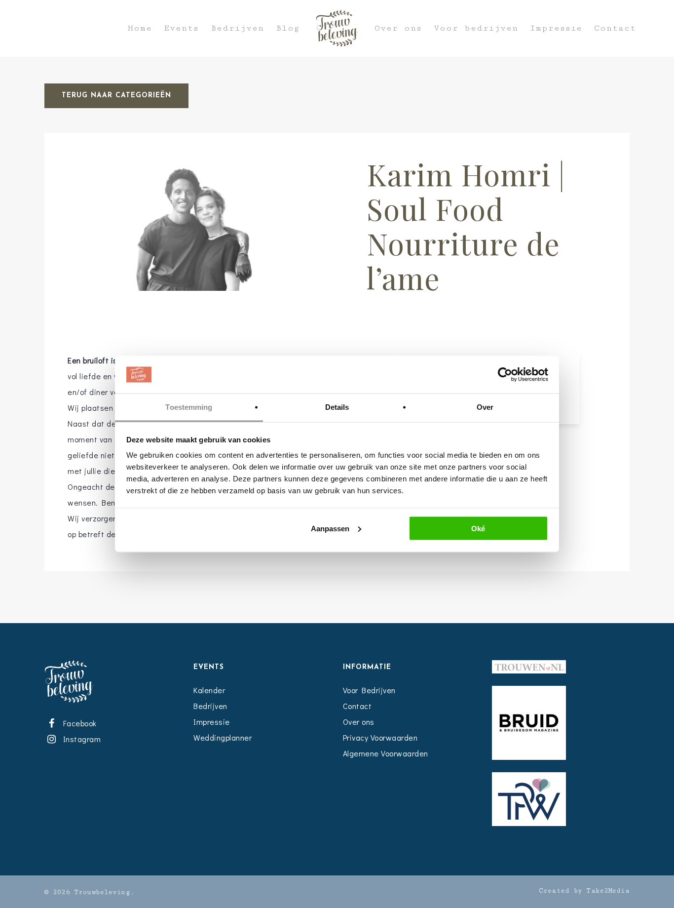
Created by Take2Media (584, 891)
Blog (288, 28)
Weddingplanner (222, 737)
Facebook (78, 723)
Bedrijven (237, 28)
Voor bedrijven (476, 28)
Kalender (209, 690)
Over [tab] (485, 407)
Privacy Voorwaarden (380, 737)
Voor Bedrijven (369, 690)
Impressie (556, 28)
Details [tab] (337, 407)
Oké (478, 528)
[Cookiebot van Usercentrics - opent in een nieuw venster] (505, 374)
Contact (615, 28)
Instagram (80, 739)
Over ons (398, 28)
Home (140, 28)
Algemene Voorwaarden (385, 753)
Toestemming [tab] (188, 407)
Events (181, 28)
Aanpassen (330, 528)
